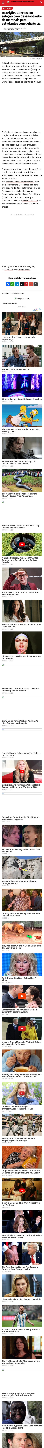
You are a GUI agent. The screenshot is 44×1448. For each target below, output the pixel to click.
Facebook (9, 269)
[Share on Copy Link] (36, 284)
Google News (24, 269)
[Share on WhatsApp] (12, 284)
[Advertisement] (22, 108)
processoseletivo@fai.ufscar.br (20, 182)
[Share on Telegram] (17, 284)
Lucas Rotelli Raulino (12, 30)
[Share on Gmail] (31, 284)
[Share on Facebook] (8, 284)
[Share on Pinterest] (26, 284)
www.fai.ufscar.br (30, 200)
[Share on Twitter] (22, 284)
